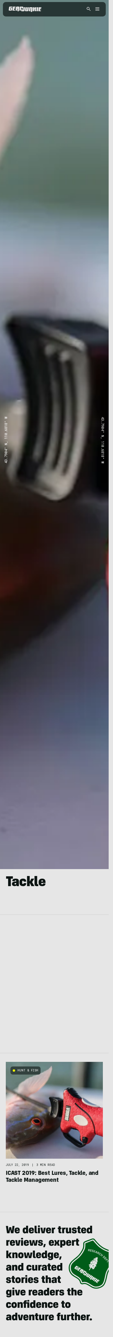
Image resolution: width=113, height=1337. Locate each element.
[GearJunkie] (25, 9)
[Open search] (88, 9)
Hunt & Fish (27, 1070)
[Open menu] (96, 9)
